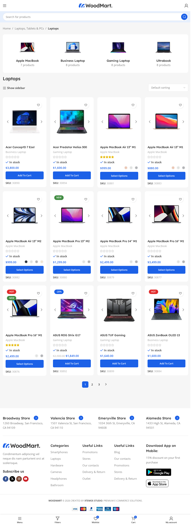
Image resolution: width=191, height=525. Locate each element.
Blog (117, 452)
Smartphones (59, 452)
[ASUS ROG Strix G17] (72, 310)
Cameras (56, 472)
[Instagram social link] (19, 479)
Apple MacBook (109, 152)
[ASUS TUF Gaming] (119, 310)
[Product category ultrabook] (164, 53)
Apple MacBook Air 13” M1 (118, 147)
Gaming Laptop (62, 152)
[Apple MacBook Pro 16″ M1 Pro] (25, 310)
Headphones (59, 478)
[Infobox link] (20, 418)
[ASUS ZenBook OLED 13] (167, 310)
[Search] (184, 17)
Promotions (90, 452)
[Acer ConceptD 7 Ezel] (25, 121)
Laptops (56, 458)
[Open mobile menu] (4, 5)
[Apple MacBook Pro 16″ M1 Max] (167, 216)
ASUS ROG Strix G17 (66, 335)
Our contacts (90, 465)
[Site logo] (95, 5)
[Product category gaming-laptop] (118, 53)
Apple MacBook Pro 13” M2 (71, 241)
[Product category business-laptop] (73, 53)
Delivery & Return (93, 472)
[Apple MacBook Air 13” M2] (25, 216)
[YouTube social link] (26, 479)
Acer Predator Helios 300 (70, 147)
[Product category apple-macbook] (27, 53)
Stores (86, 458)
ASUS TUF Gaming (112, 335)
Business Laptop (16, 152)
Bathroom (57, 485)
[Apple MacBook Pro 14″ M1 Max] (119, 216)
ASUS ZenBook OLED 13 (164, 335)
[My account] (186, 5)
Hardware (57, 465)
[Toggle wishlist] (38, 105)
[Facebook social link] (5, 479)
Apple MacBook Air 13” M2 (23, 241)
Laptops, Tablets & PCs (29, 28)
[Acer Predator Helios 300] (72, 121)
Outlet (86, 478)
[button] (25, 175)
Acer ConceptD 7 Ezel (20, 147)
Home (7, 28)
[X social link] (12, 479)
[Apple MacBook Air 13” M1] (119, 121)
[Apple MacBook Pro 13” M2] (72, 216)
